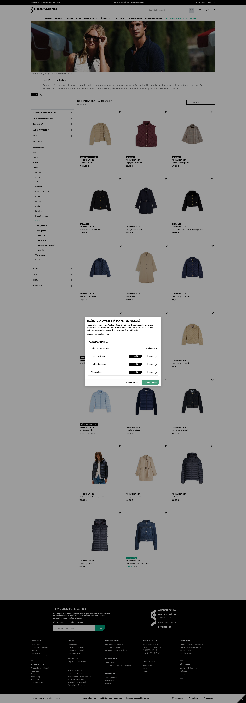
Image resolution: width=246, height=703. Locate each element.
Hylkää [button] (135, 356)
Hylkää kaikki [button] (132, 382)
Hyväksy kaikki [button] (150, 382)
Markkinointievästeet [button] (98, 364)
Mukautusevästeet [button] (97, 356)
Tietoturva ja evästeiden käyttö (98, 334)
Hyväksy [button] (150, 356)
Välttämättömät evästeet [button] (99, 348)
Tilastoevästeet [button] (95, 372)
